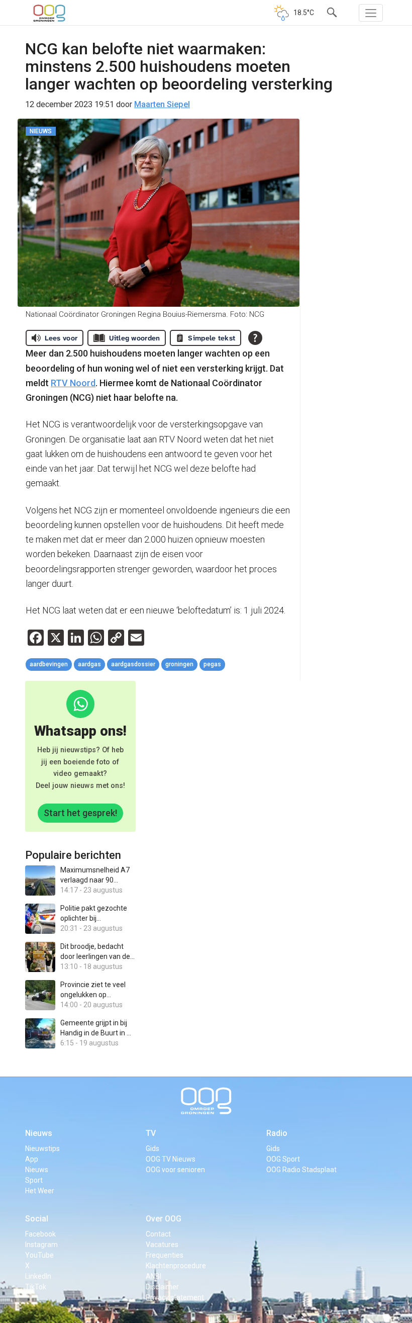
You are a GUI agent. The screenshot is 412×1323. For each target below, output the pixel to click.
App (31, 1159)
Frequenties (164, 1255)
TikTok (35, 1287)
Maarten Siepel (162, 104)
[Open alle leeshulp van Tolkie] (255, 338)
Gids (152, 1148)
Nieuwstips (42, 1148)
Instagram (41, 1245)
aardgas (89, 664)
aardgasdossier (133, 664)
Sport (34, 1180)
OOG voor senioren (175, 1170)
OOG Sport (283, 1159)
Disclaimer (162, 1287)
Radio (276, 1133)
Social (36, 1218)
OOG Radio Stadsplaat (301, 1170)
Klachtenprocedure (176, 1266)
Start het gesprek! (80, 813)
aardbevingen (49, 664)
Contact (158, 1234)
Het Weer (39, 1191)
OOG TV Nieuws (170, 1159)
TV (151, 1133)
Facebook (40, 1234)
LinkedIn (38, 1276)
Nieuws (38, 1133)
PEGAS (212, 664)
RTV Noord (73, 383)
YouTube (39, 1255)
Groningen (179, 664)
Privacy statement (175, 1297)
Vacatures (162, 1245)
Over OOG (163, 1218)
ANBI (153, 1276)
